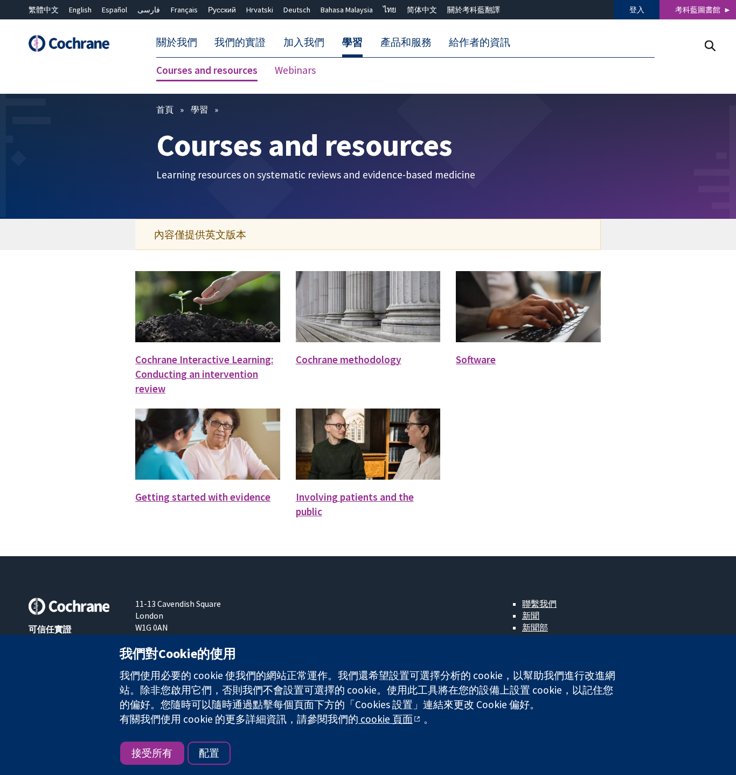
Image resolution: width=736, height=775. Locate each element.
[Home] (74, 43)
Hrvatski (259, 10)
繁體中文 (44, 10)
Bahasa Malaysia (347, 10)
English (80, 10)
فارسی (148, 10)
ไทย (389, 10)
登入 (636, 10)
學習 (199, 109)
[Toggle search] (710, 45)
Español (114, 10)
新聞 (530, 615)
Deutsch (296, 10)
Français (184, 10)
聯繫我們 (539, 603)
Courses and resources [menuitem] (207, 70)
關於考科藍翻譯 (473, 10)
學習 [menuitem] (352, 42)
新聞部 (535, 627)
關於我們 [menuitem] (176, 42)
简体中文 (422, 10)
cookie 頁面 (385, 718)
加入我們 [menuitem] (303, 42)
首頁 (164, 109)
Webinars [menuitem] (295, 70)
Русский (222, 10)
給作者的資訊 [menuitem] (479, 42)
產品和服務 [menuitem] (406, 42)
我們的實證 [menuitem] (240, 42)
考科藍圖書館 (697, 10)
